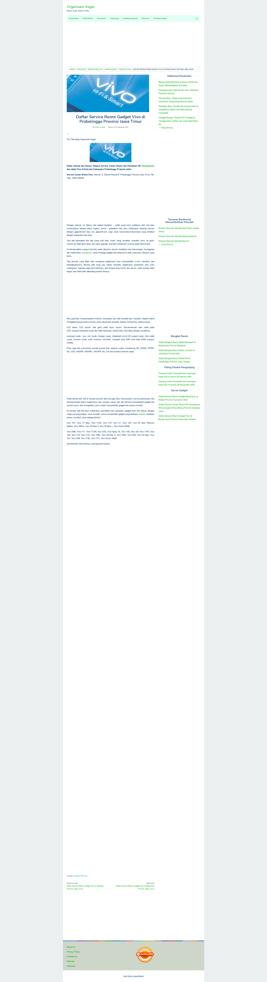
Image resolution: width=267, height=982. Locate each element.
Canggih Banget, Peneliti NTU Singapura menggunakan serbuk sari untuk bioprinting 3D (178, 121)
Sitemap (70, 961)
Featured (71, 965)
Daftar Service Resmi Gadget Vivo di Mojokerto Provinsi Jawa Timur (135, 886)
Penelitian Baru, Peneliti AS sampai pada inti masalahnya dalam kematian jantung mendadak (178, 109)
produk (138, 261)
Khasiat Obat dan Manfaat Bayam (174, 240)
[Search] (196, 18)
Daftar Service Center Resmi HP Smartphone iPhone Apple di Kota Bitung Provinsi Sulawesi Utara (179, 407)
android (142, 413)
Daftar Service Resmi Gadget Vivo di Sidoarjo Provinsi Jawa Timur (85, 886)
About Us (71, 946)
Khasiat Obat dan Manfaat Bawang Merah (177, 236)
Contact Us (72, 956)
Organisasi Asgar (81, 6)
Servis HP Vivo (81, 875)
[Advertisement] (133, 44)
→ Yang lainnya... (166, 127)
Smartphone (148, 165)
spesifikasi (87, 252)
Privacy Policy (73, 951)
